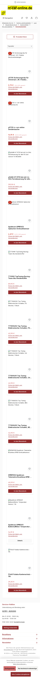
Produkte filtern (21, 37)
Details (20, 540)
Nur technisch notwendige (27, 668)
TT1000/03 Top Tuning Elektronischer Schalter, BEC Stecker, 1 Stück (19, 426)
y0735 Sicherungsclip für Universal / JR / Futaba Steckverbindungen (18, 79)
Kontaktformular (19, 622)
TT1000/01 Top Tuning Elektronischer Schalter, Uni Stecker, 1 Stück (19, 377)
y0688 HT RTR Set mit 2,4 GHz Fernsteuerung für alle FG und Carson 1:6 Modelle (19, 178)
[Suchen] (22, 18)
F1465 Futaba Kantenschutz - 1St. (19, 575)
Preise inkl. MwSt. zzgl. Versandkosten (15, 88)
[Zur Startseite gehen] (20, 8)
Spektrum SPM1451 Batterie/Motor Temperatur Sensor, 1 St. (19, 526)
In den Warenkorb (20, 93)
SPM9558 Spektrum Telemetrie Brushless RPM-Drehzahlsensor (19, 476)
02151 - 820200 (9, 611)
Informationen (8, 638)
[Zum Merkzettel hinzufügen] (29, 72)
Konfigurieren (10, 668)
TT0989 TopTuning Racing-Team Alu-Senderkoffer (19, 277)
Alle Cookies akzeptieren (21, 674)
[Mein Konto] (31, 18)
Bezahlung (6, 634)
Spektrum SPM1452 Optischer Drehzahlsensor (18, 228)
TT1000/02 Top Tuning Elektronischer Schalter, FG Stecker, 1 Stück (19, 327)
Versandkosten (8, 649)
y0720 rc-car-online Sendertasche (16, 128)
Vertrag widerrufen (10, 628)
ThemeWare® (23, 655)
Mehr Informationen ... (20, 664)
